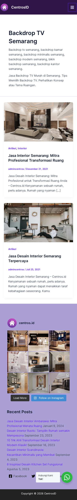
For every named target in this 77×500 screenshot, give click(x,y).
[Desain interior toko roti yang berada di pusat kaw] (17, 340)
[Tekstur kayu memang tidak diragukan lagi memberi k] (59, 362)
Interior (22, 148)
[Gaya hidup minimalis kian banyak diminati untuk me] (38, 362)
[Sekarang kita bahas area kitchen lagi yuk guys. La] (59, 383)
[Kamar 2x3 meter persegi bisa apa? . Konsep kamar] (17, 383)
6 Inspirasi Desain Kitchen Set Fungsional (34, 464)
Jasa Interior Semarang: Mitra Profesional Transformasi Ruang (36, 157)
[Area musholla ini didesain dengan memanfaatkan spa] (38, 383)
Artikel (12, 148)
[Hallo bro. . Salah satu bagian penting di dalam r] (17, 362)
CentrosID (20, 7)
